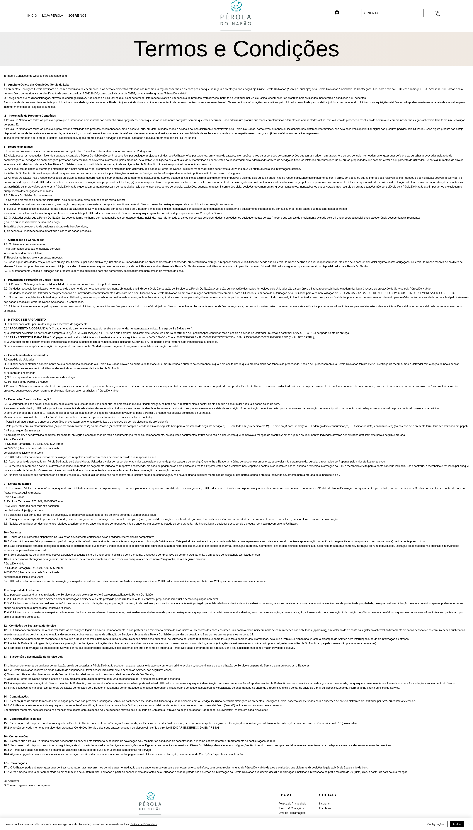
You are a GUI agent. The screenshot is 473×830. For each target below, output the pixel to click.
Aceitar (457, 824)
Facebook (325, 808)
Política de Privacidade (292, 803)
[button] (438, 13)
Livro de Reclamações (292, 812)
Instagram (325, 803)
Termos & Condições (291, 808)
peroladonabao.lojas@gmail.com (23, 452)
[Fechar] (468, 824)
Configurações (435, 824)
